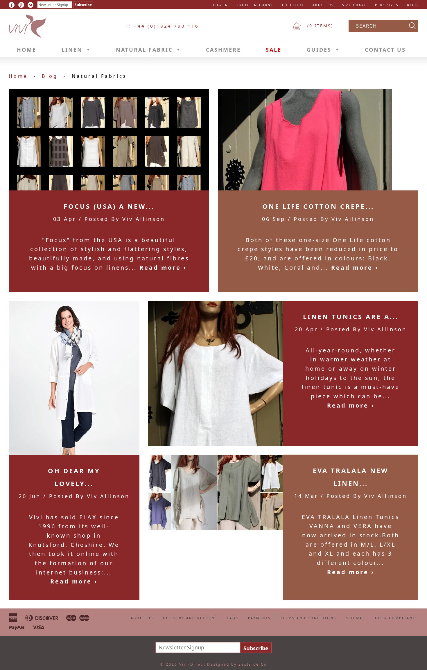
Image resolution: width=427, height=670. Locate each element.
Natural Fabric (145, 49)
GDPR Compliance (396, 618)
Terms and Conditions (308, 618)
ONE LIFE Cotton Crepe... (318, 206)
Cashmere (223, 49)
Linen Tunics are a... (351, 316)
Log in (220, 5)
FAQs (232, 618)
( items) (319, 25)
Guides (320, 49)
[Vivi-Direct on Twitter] (30, 5)
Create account (255, 5)
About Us (323, 5)
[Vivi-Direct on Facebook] (12, 5)
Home (26, 49)
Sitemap (355, 618)
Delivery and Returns (190, 618)
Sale (273, 49)
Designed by (237, 664)
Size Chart (354, 5)
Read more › (163, 267)
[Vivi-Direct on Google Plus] (21, 5)
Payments (259, 618)
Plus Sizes (387, 5)
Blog (412, 5)
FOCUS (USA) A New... (109, 206)
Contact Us (385, 49)
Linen (73, 49)
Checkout (293, 5)
